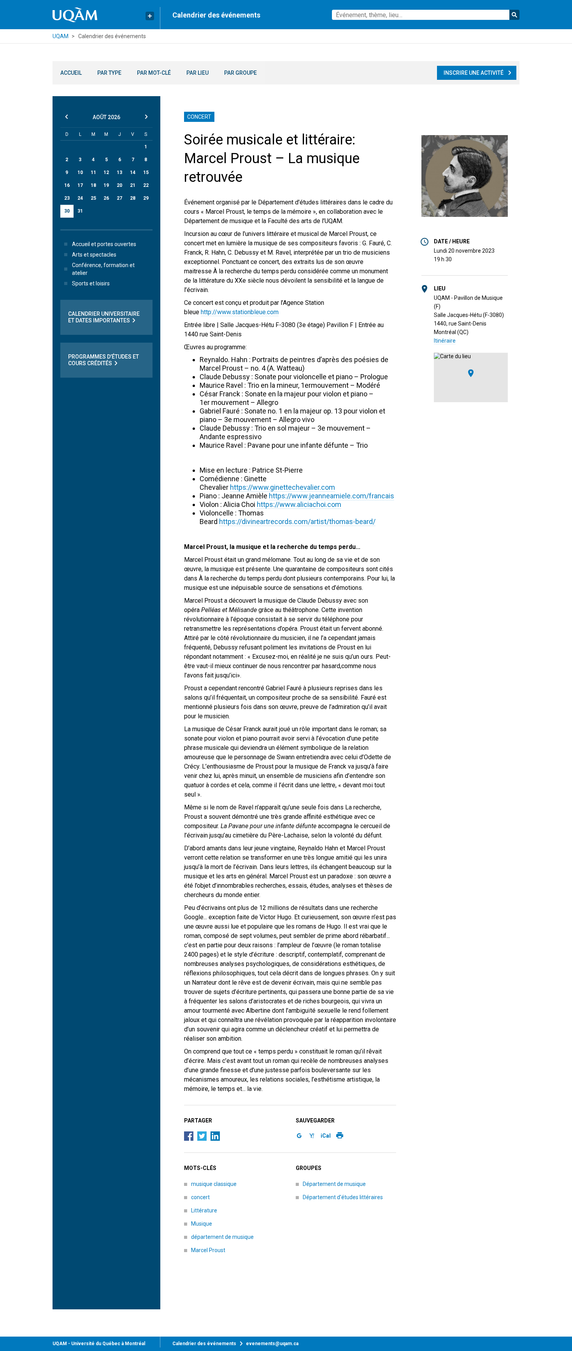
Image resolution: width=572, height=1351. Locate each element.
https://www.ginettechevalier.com (282, 487)
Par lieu (197, 73)
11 (93, 172)
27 (119, 198)
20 (119, 185)
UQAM (60, 36)
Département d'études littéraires (343, 1197)
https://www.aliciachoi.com (299, 504)
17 (80, 185)
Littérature (204, 1210)
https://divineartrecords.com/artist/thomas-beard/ (297, 521)
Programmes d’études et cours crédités (103, 360)
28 (132, 198)
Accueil (71, 73)
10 (80, 172)
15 (146, 172)
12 (106, 172)
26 (106, 198)
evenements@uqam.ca (272, 1343)
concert (200, 1197)
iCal (326, 1136)
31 (80, 211)
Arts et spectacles (94, 255)
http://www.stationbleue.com (240, 312)
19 (106, 185)
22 (146, 185)
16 (67, 185)
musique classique (214, 1184)
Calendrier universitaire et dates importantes (104, 317)
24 (80, 198)
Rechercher (514, 15)
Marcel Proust (208, 1250)
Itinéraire (445, 341)
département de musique (222, 1237)
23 (67, 198)
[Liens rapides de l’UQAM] (150, 16)
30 (67, 211)
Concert (199, 117)
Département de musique (334, 1184)
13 (119, 172)
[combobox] (425, 15)
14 (132, 172)
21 (132, 185)
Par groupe (240, 73)
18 (93, 185)
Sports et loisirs (91, 283)
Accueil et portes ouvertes (104, 244)
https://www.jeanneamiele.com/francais (331, 496)
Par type (109, 73)
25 (93, 198)
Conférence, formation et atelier (103, 269)
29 (146, 198)
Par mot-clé (154, 73)
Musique (201, 1224)
